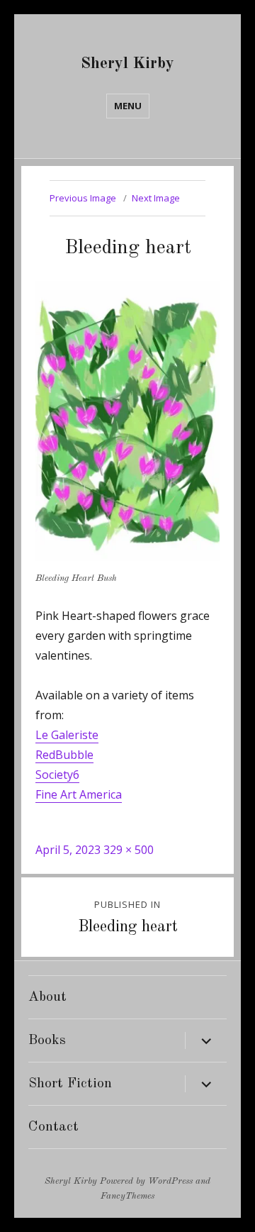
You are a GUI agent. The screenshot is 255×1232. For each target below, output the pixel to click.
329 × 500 (128, 850)
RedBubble (64, 754)
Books (47, 1040)
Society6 (57, 774)
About (47, 997)
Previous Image (83, 198)
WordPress (170, 1181)
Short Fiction (70, 1084)
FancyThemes (127, 1196)
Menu (128, 105)
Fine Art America (78, 794)
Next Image (156, 198)
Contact (53, 1127)
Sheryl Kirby (127, 63)
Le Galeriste (66, 735)
